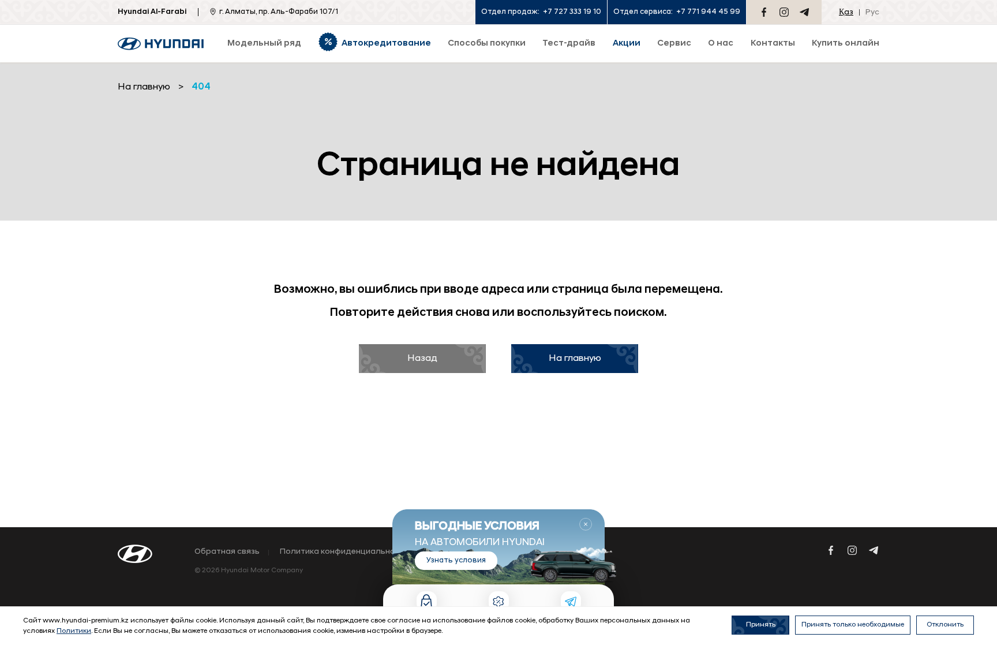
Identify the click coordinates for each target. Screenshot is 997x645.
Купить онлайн (845, 43)
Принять (760, 624)
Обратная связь (227, 552)
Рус (872, 12)
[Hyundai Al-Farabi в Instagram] (784, 12)
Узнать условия (456, 560)
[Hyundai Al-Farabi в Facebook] (764, 12)
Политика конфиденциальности (344, 552)
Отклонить (945, 624)
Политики (74, 631)
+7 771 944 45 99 (708, 12)
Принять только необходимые (852, 624)
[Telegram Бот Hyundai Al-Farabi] (804, 12)
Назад (422, 358)
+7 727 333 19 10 (572, 12)
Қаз (846, 12)
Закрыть (585, 524)
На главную (575, 358)
